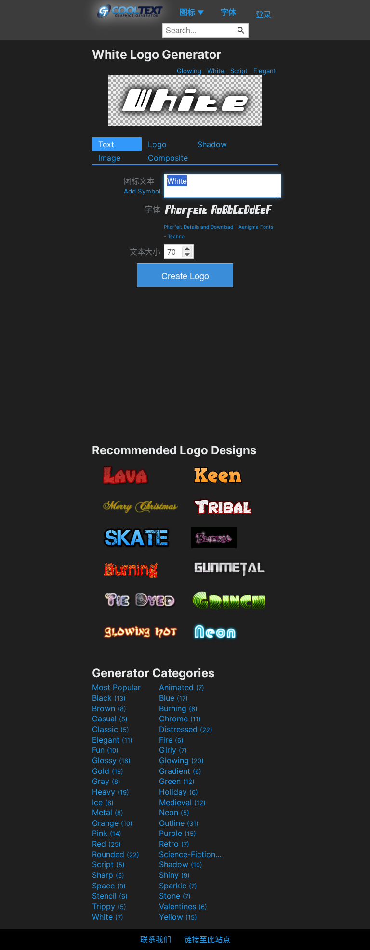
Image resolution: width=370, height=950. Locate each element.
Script (239, 71)
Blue (173, 698)
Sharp (108, 875)
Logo (157, 144)
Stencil (110, 895)
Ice (103, 802)
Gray (106, 781)
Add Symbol (142, 191)
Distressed (185, 729)
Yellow (178, 917)
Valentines (183, 906)
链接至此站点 (207, 939)
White (215, 71)
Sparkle (178, 885)
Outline (178, 823)
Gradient (180, 771)
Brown (109, 708)
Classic (110, 729)
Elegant (264, 71)
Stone (175, 895)
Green (177, 781)
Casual (110, 718)
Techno (176, 236)
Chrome (180, 718)
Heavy (110, 791)
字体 (152, 209)
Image (109, 158)
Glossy (111, 760)
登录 (263, 14)
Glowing (189, 71)
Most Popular (116, 687)
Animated (181, 687)
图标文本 (142, 185)
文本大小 (145, 252)
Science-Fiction (191, 854)
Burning (178, 708)
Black (109, 698)
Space (109, 885)
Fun (105, 750)
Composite (168, 158)
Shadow (212, 144)
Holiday (178, 791)
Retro (174, 843)
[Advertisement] (45, 191)
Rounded (115, 854)
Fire (171, 740)
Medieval (182, 802)
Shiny (174, 875)
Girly (173, 750)
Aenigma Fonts (255, 227)
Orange (112, 823)
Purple (177, 833)
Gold (107, 771)
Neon (174, 812)
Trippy (109, 906)
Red (106, 843)
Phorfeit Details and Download (198, 227)
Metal (107, 812)
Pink (106, 833)
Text (106, 144)
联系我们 (155, 939)
